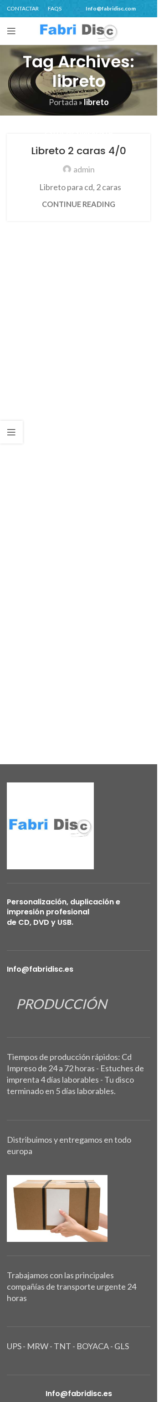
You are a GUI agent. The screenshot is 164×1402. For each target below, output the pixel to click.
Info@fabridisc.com (111, 8)
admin (84, 169)
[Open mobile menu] (11, 31)
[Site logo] (78, 30)
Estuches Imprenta (79, 132)
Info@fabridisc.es (40, 969)
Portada (63, 102)
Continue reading (78, 204)
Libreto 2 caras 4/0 (78, 151)
